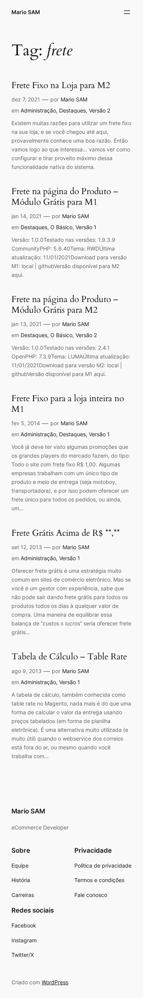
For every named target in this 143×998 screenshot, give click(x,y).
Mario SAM (25, 12)
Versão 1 (86, 227)
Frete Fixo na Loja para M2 (60, 85)
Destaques (72, 110)
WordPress (55, 982)
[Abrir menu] (127, 12)
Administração (38, 110)
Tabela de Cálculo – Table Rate (69, 657)
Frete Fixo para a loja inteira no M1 (67, 404)
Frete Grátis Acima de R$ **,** (65, 533)
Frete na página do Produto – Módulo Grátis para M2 (64, 304)
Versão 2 (99, 110)
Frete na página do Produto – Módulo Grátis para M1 (64, 196)
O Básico (61, 227)
